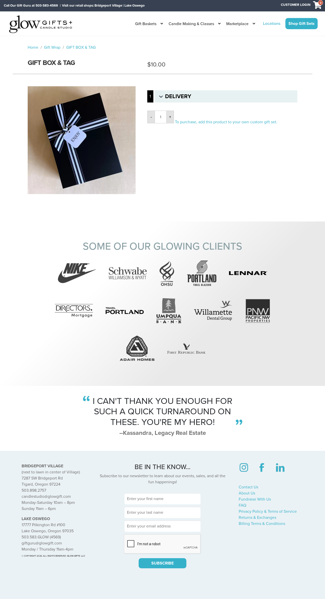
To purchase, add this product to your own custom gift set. (226, 122)
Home (33, 47)
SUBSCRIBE (162, 563)
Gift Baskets (145, 23)
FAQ (242, 505)
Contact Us (248, 487)
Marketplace (237, 23)
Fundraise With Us (255, 499)
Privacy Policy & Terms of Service (268, 511)
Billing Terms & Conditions (262, 523)
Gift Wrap (52, 47)
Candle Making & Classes (191, 23)
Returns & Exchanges (257, 517)
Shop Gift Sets (301, 23)
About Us (247, 493)
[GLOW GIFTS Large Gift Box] (82, 140)
